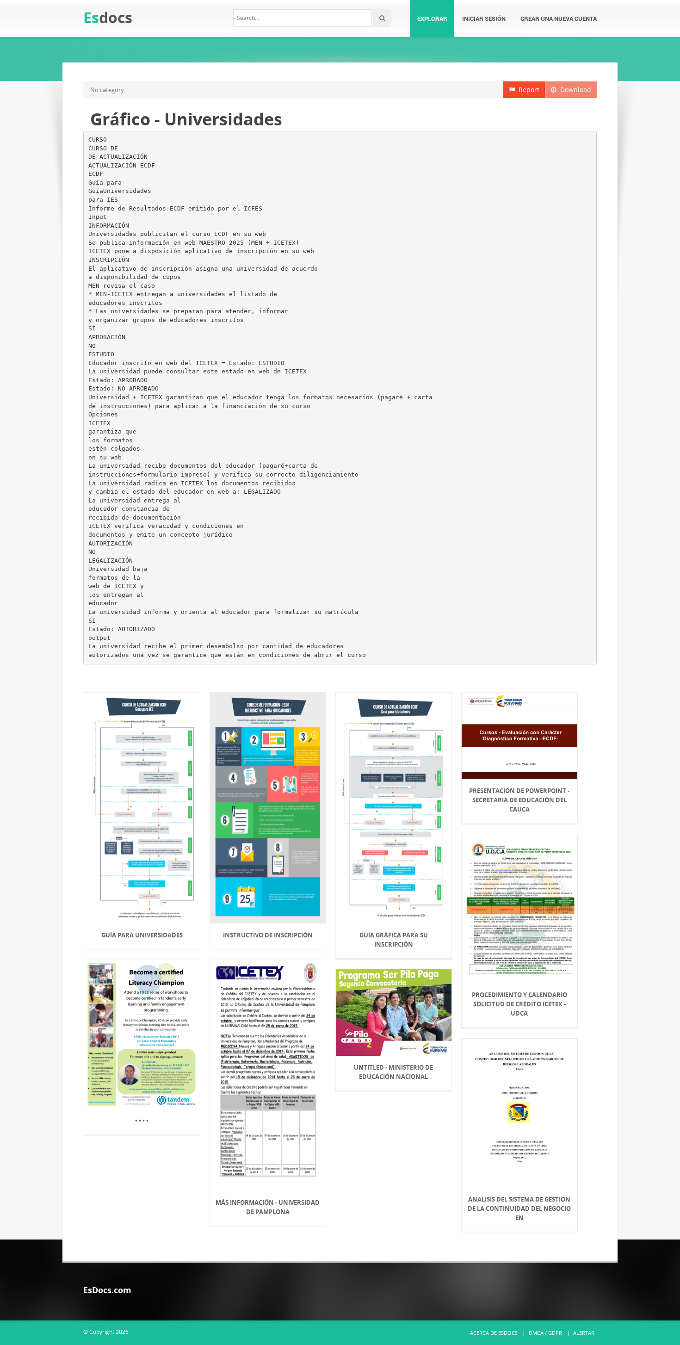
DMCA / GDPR (545, 1332)
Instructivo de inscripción (268, 935)
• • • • (141, 1120)
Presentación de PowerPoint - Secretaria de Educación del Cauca (519, 800)
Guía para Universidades (142, 935)
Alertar (583, 1332)
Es (107, 17)
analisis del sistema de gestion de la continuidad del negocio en (519, 1208)
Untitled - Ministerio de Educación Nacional (393, 1072)
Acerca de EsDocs (494, 1332)
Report (527, 89)
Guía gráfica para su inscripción (393, 939)
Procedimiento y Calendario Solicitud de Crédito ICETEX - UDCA (519, 1004)
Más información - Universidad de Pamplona (268, 1207)
